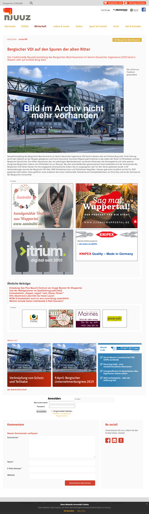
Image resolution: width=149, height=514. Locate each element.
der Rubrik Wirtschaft (17, 389)
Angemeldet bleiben (63, 411)
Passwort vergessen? (61, 413)
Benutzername (41, 402)
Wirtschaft (40, 26)
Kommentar (13, 437)
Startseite (10, 26)
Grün (116, 26)
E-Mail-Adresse (14, 468)
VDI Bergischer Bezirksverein (127, 40)
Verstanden (69, 511)
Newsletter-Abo (115, 3)
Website (11, 475)
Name (10, 461)
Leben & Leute (61, 26)
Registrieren (62, 416)
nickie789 (23, 39)
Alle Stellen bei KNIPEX (87, 244)
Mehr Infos (81, 511)
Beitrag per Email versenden (114, 440)
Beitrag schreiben (137, 3)
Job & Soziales (133, 26)
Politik (25, 26)
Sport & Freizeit (98, 26)
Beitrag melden (121, 440)
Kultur (79, 26)
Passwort (41, 406)
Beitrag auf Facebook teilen (107, 440)
